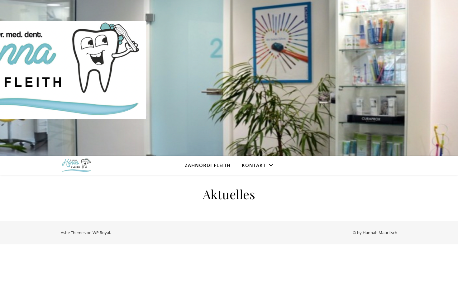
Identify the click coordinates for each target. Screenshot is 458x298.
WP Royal (101, 232)
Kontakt (254, 165)
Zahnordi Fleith (208, 165)
